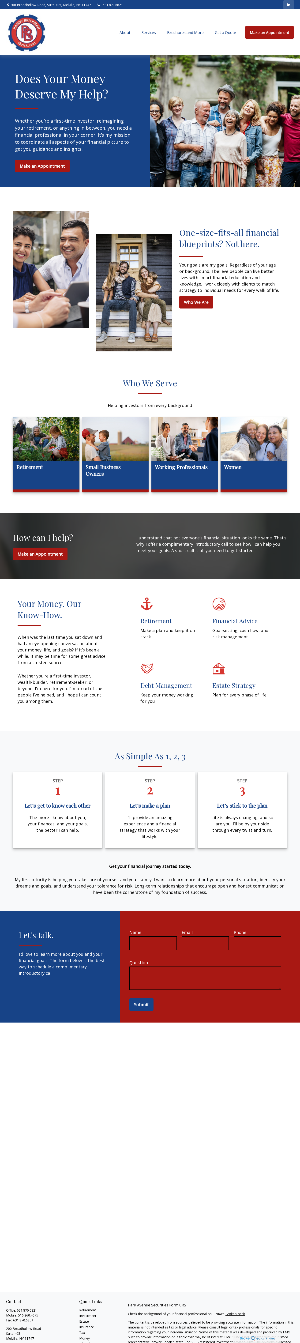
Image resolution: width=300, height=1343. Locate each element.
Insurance (86, 1327)
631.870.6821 (113, 5)
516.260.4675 (28, 1315)
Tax (82, 1332)
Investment (87, 1315)
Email (187, 932)
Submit (141, 1004)
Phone (240, 932)
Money (84, 1338)
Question (138, 962)
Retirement (87, 1310)
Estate (84, 1321)
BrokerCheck (235, 1314)
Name (135, 932)
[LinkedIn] (288, 4)
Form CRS (177, 1305)
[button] (124, 32)
